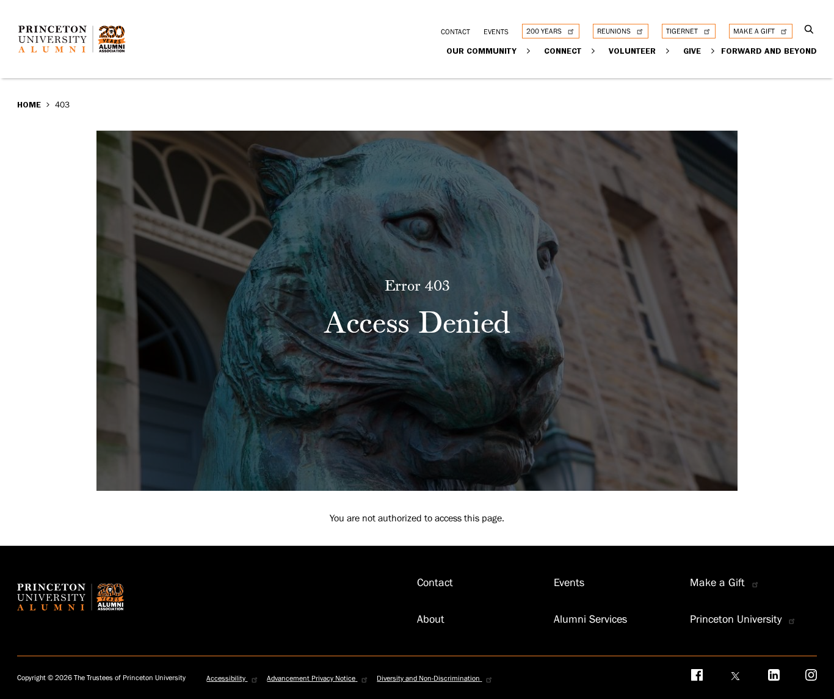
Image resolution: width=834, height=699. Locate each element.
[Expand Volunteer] (668, 50)
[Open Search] (809, 30)
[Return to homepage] (75, 48)
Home (29, 104)
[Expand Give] (713, 50)
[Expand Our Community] (529, 50)
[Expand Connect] (593, 50)
